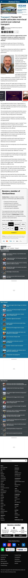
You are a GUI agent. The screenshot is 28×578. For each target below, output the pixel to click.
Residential (17, 495)
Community (3, 476)
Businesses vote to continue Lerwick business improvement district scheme (16, 411)
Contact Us (3, 557)
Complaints (17, 557)
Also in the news (4, 467)
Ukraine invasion (4, 511)
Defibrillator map (19, 519)
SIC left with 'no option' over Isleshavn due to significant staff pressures (16, 351)
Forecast (16, 506)
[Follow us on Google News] (10, 549)
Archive (16, 510)
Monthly (11, 224)
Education (3, 484)
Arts (1, 470)
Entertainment (3, 491)
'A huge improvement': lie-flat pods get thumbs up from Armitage (16, 259)
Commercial (18, 478)
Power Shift (3, 505)
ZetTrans (16, 486)
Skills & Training (18, 491)
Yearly (23, 224)
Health (2, 494)
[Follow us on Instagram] (9, 544)
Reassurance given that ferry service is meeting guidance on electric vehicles (16, 263)
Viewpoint (3, 520)
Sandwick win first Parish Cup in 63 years (15, 388)
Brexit (2, 472)
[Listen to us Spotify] (2, 549)
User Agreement (4, 563)
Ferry (8, 248)
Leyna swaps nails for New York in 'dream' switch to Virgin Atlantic (15, 315)
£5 (8, 228)
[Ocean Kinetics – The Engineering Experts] (14, 9)
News (2, 465)
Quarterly (17, 224)
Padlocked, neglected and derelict (13, 318)
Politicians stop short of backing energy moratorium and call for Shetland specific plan (16, 384)
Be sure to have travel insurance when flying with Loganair (15, 324)
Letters (2, 517)
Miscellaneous (17, 502)
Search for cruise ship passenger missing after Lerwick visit (16, 310)
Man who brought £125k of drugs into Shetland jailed (16, 306)
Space (2, 506)
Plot (15, 500)
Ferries (5, 248)
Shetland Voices (18, 472)
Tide (15, 507)
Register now (7, 535)
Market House (17, 484)
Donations (17, 559)
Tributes (16, 471)
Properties (17, 494)
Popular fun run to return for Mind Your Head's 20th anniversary (16, 424)
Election (2, 486)
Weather (2, 512)
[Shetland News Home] (14, 2)
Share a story (4, 561)
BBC (15, 483)
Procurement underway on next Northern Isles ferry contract (16, 254)
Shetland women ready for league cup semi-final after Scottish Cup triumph (15, 415)
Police (2, 502)
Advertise (3, 559)
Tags (16, 511)
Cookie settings (4, 555)
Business (2, 473)
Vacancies (17, 490)
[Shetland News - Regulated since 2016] (21, 549)
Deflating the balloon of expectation (14, 428)
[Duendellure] (14, 96)
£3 (3, 228)
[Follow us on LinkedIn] (23, 544)
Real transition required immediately (14, 433)
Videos (16, 517)
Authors (16, 513)
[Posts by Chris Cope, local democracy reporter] (2, 28)
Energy (2, 489)
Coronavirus (3, 480)
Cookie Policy (18, 555)
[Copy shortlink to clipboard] (12, 32)
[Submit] (25, 460)
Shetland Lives (18, 474)
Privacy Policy (4, 565)
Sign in (20, 535)
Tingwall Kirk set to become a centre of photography (14, 342)
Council (2, 481)
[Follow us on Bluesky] (14, 544)
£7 (12, 228)
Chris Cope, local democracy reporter (13, 27)
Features (17, 468)
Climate (2, 475)
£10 (16, 228)
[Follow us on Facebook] (4, 544)
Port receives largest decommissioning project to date (16, 393)
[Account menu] (26, 1)
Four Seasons (17, 476)
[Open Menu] (1, 1)
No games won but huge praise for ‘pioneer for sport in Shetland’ (16, 420)
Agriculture (3, 469)
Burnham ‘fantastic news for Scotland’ (14, 345)
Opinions (3, 515)
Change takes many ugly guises (13, 354)
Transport (5, 17)
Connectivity (3, 478)
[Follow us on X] (18, 544)
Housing (2, 497)
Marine (2, 498)
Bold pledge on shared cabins (12, 271)
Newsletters (17, 514)
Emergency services (5, 487)
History (2, 495)
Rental (16, 497)
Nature (2, 500)
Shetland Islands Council (19, 481)
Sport (2, 508)
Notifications (18, 561)
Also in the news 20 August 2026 (13, 336)
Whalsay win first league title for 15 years (15, 327)
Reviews (2, 518)
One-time (5, 224)
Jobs (16, 488)
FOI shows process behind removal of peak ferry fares (15, 277)
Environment (3, 492)
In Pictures (17, 469)
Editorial (16, 465)
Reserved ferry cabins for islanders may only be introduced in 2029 (16, 268)
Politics (2, 503)
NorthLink (12, 248)
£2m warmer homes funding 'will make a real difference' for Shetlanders (15, 333)
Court (2, 483)
